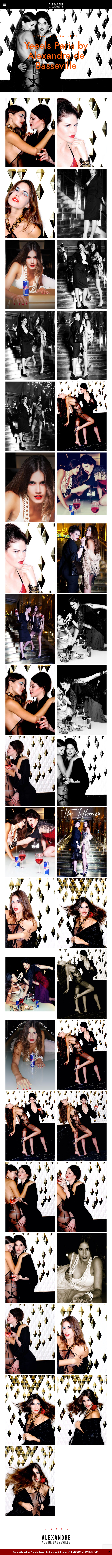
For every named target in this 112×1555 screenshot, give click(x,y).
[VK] (67, 1529)
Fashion (42, 53)
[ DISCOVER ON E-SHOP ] (85, 1552)
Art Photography (49, 40)
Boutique (43, 66)
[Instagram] (57, 1529)
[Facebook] (46, 1529)
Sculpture (44, 46)
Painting (42, 33)
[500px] (62, 1529)
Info (39, 27)
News (40, 60)
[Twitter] (51, 1529)
